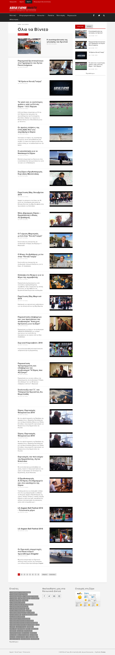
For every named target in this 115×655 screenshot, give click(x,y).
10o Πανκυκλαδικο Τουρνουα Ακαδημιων (20, 592)
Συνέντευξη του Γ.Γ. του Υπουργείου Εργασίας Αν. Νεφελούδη (30, 391)
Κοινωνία (40, 15)
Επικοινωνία (26, 652)
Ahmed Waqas (21, 628)
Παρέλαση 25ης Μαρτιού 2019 (29, 297)
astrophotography (15, 633)
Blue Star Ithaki (20, 637)
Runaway (103, 652)
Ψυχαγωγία (71, 15)
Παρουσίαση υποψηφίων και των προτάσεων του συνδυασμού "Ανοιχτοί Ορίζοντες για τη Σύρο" (30, 320)
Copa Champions (25, 639)
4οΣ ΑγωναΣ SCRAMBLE (15, 614)
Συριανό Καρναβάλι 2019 (30, 342)
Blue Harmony (33, 635)
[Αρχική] (23, 8)
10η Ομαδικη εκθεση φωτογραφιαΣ (18, 594)
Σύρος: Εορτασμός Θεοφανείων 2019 (26, 411)
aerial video (13, 628)
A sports (12, 626)
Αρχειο (89, 26)
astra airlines (28, 631)
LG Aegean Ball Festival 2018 (30, 528)
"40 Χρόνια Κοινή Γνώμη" (30, 81)
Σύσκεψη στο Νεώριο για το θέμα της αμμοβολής (31, 276)
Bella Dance (13, 635)
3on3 (27, 608)
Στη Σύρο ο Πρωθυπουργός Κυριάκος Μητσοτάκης (30, 172)
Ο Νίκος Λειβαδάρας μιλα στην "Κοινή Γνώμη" (30, 255)
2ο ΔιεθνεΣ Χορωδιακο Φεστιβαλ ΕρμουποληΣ (21, 604)
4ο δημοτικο (31, 612)
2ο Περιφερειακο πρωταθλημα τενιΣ (19, 606)
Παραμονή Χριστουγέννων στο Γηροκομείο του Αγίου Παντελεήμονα (30, 62)
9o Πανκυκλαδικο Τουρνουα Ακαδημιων (20, 618)
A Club (37, 624)
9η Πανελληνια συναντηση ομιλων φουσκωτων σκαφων (23, 622)
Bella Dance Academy (23, 635)
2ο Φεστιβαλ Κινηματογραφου (17, 608)
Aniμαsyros (13, 631)
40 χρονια (28, 610)
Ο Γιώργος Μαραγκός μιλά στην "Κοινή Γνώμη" (30, 234)
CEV (37, 637)
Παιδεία (51, 15)
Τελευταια (81, 26)
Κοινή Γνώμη (18, 652)
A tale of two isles (21, 626)
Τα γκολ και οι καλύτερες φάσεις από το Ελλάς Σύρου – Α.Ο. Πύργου (30, 104)
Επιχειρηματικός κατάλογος (42, 2)
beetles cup (33, 633)
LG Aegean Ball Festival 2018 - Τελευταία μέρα (30, 509)
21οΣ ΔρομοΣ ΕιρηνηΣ (15, 600)
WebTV (29, 2)
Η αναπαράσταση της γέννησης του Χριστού (57, 40)
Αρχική (11, 652)
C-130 (27, 637)
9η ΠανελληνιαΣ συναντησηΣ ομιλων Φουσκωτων (22, 624)
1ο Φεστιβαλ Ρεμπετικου (24, 598)
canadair (32, 637)
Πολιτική (13, 15)
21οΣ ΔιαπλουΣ (35, 598)
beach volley (25, 633)
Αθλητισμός (14, 19)
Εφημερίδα (13, 2)
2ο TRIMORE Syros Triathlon (17, 602)
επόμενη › (44, 574)
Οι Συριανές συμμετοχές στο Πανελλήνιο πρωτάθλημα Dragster (30, 551)
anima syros (35, 628)
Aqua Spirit (20, 631)
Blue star (12, 637)
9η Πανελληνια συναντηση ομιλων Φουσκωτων (21, 620)
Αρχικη (19, 24)
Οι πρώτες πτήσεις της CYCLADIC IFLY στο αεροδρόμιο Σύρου (28, 129)
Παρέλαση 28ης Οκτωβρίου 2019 (31, 193)
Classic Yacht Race (15, 639)
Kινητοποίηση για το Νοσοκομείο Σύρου (28, 152)
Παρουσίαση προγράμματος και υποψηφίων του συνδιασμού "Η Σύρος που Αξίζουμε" (30, 368)
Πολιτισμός (61, 15)
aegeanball (30, 626)
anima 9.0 (28, 628)
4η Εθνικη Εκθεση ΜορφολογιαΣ (18, 612)
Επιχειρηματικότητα (27, 15)
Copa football (35, 639)
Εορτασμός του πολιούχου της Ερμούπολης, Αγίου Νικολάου (30, 458)
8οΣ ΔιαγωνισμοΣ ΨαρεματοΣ (17, 616)
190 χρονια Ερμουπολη (15, 596)
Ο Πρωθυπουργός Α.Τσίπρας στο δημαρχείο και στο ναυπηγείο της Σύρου (30, 481)
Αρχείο (22, 2)
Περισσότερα (90, 73)
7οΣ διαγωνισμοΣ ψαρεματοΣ (29, 614)
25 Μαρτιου (25, 600)
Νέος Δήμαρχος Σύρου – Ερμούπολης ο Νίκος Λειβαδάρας (29, 215)
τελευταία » (52, 574)
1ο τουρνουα (13, 598)
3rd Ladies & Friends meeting (17, 610)
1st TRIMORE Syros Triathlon (30, 596)
